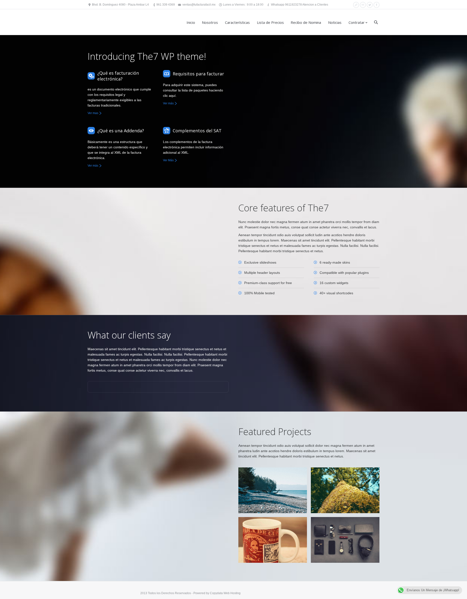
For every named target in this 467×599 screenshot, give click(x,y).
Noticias (334, 22)
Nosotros (210, 22)
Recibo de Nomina (306, 22)
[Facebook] (376, 5)
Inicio (191, 22)
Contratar (357, 22)
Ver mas (93, 113)
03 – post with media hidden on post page (338, 478)
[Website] (356, 5)
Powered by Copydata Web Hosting (217, 593)
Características (237, 22)
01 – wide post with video (269, 475)
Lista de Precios (270, 22)
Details (247, 483)
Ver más (168, 103)
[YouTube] (363, 5)
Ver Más (168, 160)
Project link (339, 489)
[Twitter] (370, 5)
